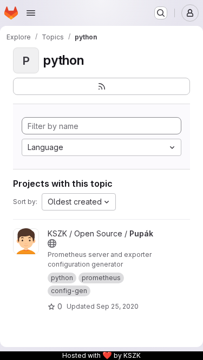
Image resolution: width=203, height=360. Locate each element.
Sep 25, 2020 (117, 306)
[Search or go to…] (160, 12)
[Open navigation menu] (31, 13)
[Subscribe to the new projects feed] (101, 86)
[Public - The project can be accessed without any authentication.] (52, 243)
